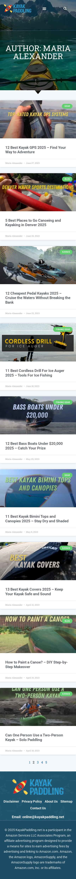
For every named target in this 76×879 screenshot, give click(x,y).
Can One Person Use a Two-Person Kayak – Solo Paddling (34, 737)
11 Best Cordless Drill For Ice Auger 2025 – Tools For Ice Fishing (34, 373)
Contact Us (38, 808)
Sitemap (66, 801)
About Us (51, 801)
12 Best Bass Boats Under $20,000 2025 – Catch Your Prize (34, 445)
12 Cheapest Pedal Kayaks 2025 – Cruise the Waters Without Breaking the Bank (37, 297)
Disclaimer (11, 801)
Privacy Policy (32, 801)
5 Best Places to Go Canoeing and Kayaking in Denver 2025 (33, 222)
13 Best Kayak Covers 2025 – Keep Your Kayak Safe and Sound (34, 591)
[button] (44, 9)
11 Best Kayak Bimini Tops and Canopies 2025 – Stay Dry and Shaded (37, 518)
